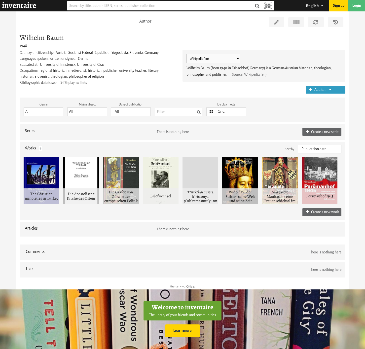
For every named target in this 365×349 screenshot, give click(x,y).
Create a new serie (324, 132)
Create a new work (324, 212)
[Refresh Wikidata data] (316, 22)
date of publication (131, 104)
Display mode (226, 104)
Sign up (338, 5)
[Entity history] (335, 22)
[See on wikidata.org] (296, 22)
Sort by (289, 149)
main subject (87, 104)
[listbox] (43, 111)
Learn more (182, 330)
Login (356, 5)
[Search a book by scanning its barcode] (268, 5)
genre (43, 104)
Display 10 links (75, 82)
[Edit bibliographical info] (276, 22)
